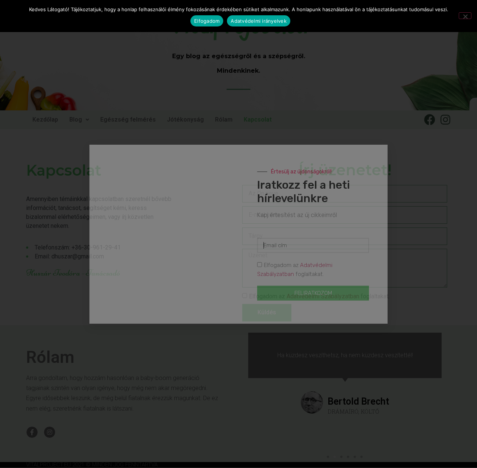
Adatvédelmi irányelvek (259, 21)
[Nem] (465, 15)
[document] (238, 234)
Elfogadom (206, 21)
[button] (374, 158)
